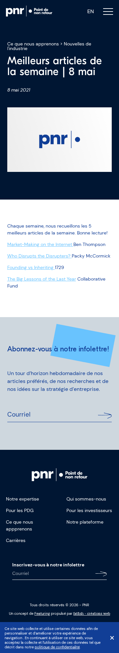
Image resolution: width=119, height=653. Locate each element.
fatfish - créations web (91, 613)
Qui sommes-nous (86, 499)
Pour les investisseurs (89, 510)
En (90, 11)
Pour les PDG (20, 510)
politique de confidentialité (57, 647)
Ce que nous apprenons (33, 44)
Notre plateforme (84, 522)
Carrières (15, 540)
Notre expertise (22, 499)
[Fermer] (112, 638)
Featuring (42, 614)
